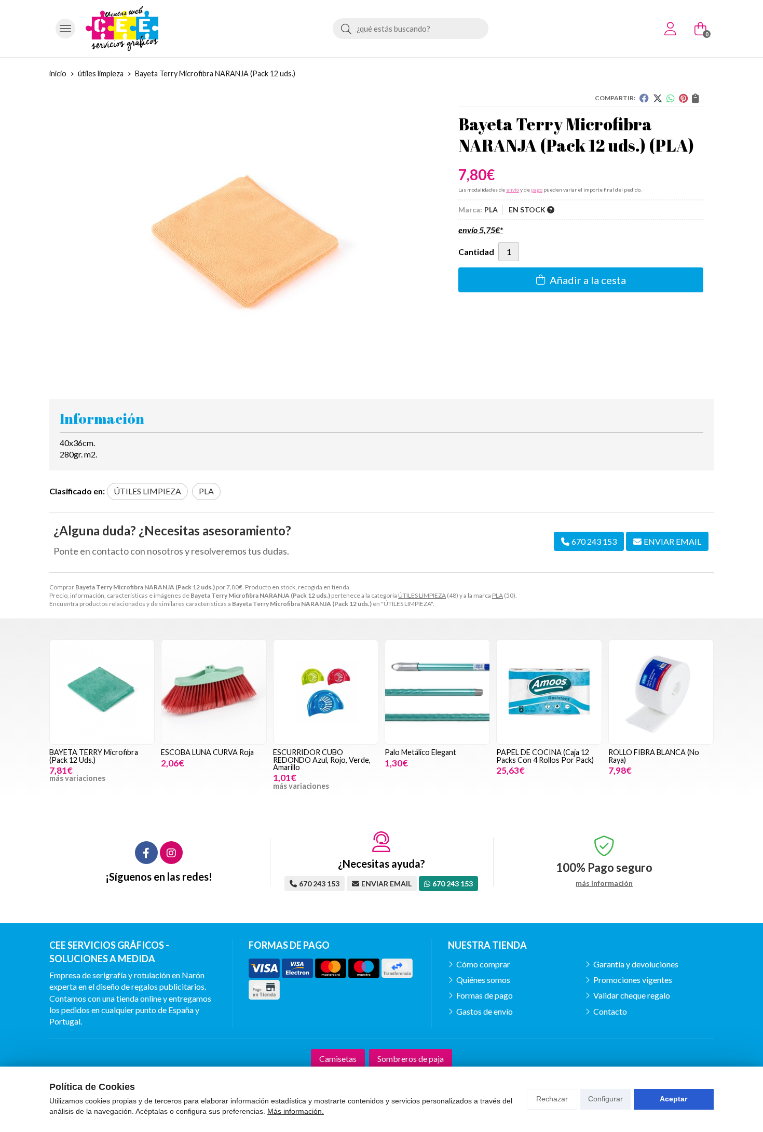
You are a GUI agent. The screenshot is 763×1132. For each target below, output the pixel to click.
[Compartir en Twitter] (657, 98)
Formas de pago (484, 995)
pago (536, 189)
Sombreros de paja (410, 1058)
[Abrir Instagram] (171, 852)
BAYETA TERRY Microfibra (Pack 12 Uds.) (93, 756)
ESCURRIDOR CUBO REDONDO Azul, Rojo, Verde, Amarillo (322, 760)
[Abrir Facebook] (146, 852)
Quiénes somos (483, 980)
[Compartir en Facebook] (644, 98)
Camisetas (338, 1058)
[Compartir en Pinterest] (683, 98)
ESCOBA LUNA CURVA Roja (207, 752)
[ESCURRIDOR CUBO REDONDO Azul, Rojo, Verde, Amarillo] (326, 692)
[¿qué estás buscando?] (410, 28)
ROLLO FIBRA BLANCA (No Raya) (653, 756)
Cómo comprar (483, 964)
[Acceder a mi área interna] (670, 28)
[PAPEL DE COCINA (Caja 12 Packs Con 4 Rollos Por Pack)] (549, 692)
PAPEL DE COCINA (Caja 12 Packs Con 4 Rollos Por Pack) (545, 756)
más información (604, 883)
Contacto (610, 1011)
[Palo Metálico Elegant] (437, 692)
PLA (497, 595)
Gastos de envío (484, 1011)
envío (512, 189)
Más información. (295, 1111)
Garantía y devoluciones (635, 964)
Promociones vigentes (632, 980)
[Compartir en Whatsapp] (670, 98)
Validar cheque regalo (631, 995)
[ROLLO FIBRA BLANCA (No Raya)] (661, 692)
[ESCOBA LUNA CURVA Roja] (213, 692)
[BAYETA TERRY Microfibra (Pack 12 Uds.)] (102, 692)
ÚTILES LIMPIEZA (422, 595)
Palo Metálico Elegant (420, 752)
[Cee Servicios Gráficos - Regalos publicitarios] (122, 28)
